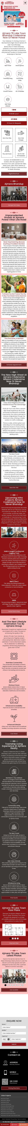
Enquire (15, 1124)
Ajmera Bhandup (6, 1104)
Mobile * (4, 1030)
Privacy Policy (14, 1119)
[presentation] (1, 929)
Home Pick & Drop (14, 611)
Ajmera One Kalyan (7, 1110)
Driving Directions (14, 1088)
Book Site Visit (14, 488)
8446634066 (5, 1124)
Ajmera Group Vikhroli (8, 1111)
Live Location (14, 990)
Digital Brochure (14, 174)
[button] (10, 938)
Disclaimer (8, 1119)
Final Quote (14, 898)
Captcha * (5, 1036)
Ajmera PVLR (5, 1102)
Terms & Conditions (22, 1119)
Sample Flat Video (14, 205)
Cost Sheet (14, 734)
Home (3, 1119)
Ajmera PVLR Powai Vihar (8, 1113)
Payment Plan (14, 943)
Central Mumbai (6, 508)
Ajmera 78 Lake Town (10, 636)
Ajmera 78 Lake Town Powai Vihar (11, 1115)
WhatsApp (24, 1124)
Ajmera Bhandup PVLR (8, 1106)
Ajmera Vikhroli (6, 1100)
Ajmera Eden (5, 1098)
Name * (4, 1024)
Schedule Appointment (14, 365)
